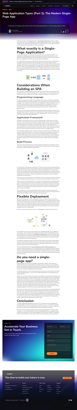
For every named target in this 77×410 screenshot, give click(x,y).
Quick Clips (49, 391)
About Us (58, 385)
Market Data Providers (8, 389)
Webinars (48, 385)
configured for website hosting (40, 234)
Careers (58, 389)
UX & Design (24, 385)
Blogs (40, 387)
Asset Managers (7, 387)
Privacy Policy (22, 400)
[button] (33, 6)
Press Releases (49, 389)
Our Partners (59, 387)
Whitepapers (49, 387)
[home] (7, 6)
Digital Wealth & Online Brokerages (11, 385)
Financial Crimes (25, 391)
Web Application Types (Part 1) (44, 41)
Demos (40, 391)
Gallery (40, 385)
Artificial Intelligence (25, 389)
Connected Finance (25, 393)
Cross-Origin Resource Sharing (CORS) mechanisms (43, 247)
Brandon (31, 41)
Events (58, 393)
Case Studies (41, 389)
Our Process (58, 391)
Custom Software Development (27, 387)
